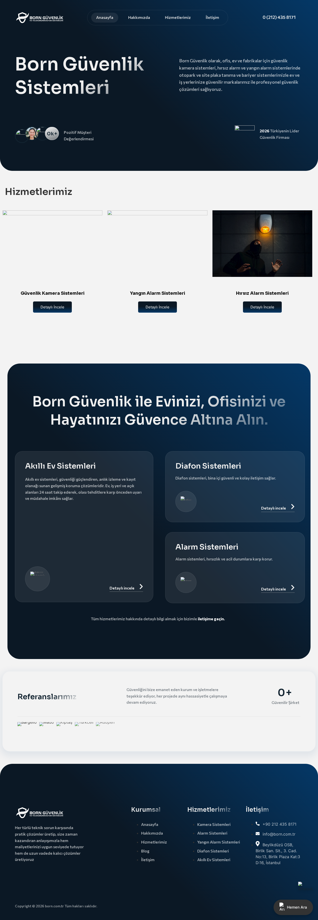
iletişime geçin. (211, 618)
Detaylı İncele (52, 307)
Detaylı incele (122, 588)
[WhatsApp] (305, 889)
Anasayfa (104, 17)
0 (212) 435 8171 (279, 17)
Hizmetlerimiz (178, 17)
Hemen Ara (297, 907)
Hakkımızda (139, 17)
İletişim (212, 17)
